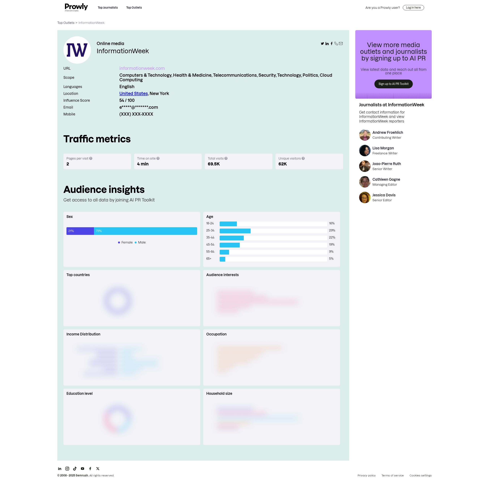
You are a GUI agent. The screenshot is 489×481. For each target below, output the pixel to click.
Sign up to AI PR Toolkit (394, 83)
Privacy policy (367, 475)
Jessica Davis (384, 195)
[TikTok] (75, 468)
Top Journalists (108, 7)
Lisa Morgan (383, 148)
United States (133, 93)
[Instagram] (67, 468)
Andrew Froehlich (387, 132)
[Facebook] (90, 468)
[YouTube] (82, 468)
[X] (98, 468)
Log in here (413, 7)
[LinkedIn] (59, 468)
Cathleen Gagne (386, 179)
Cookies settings (421, 475)
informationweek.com (142, 68)
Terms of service (392, 475)
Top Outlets (134, 7)
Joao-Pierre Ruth (386, 164)
